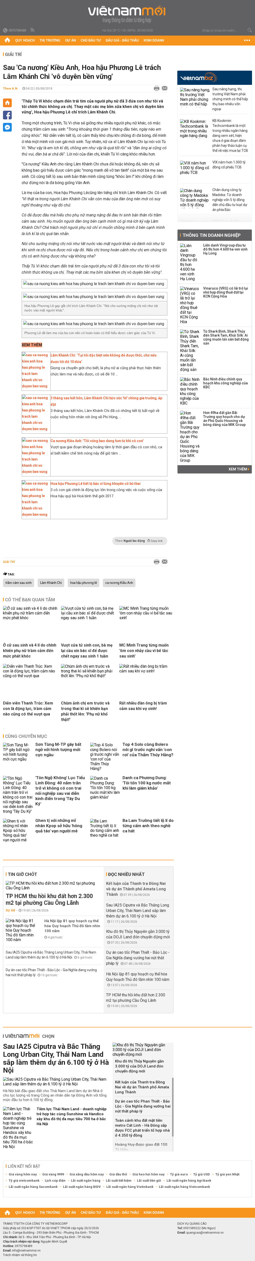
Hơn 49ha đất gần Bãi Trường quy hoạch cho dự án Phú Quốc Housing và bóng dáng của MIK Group (224, 419)
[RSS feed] (33, 30)
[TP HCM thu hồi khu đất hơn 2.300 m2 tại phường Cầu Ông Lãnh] (54, 885)
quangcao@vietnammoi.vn (205, 1232)
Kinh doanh (154, 40)
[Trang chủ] (7, 41)
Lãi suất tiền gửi (149, 1180)
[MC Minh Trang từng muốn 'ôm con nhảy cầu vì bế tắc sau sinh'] (146, 617)
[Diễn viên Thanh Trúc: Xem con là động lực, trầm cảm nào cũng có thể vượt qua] (30, 675)
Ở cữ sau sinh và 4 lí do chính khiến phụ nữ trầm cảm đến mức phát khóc (29, 650)
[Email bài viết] (163, 88)
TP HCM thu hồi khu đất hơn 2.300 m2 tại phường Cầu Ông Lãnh (49, 899)
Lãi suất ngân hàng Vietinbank (129, 1187)
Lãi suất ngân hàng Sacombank (33, 1187)
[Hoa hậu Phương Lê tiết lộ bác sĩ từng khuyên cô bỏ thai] (35, 514)
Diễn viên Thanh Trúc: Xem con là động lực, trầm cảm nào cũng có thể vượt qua (28, 708)
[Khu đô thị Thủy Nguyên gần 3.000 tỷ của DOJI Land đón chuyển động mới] (143, 1050)
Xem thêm (238, 469)
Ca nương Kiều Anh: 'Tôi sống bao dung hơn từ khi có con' (97, 441)
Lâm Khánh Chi (51, 583)
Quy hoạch (25, 40)
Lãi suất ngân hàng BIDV (82, 1187)
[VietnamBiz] (199, 77)
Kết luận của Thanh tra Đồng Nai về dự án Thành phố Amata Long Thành (136, 889)
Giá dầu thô (118, 1174)
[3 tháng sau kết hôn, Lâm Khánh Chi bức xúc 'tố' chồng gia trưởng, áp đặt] (35, 429)
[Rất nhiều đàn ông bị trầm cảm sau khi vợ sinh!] (146, 671)
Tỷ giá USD (201, 1174)
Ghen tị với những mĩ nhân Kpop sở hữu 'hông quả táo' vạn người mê (58, 825)
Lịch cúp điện (55, 1180)
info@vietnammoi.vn (26, 1250)
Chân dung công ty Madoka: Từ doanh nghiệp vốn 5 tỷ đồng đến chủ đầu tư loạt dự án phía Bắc (229, 200)
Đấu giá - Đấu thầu (122, 40)
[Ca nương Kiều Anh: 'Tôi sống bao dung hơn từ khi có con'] (35, 472)
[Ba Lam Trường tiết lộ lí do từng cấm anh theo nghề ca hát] (105, 830)
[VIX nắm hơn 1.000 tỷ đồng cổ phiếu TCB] (195, 171)
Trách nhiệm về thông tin (20, 1255)
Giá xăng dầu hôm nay (86, 1174)
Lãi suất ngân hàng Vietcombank (184, 1187)
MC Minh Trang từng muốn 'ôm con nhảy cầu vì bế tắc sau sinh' (144, 650)
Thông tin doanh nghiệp (212, 235)
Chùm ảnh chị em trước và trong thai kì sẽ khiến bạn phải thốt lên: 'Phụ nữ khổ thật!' (85, 711)
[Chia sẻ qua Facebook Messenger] (7, 127)
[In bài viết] (155, 88)
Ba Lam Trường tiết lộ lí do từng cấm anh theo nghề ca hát (148, 825)
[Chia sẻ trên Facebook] (7, 115)
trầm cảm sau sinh (18, 583)
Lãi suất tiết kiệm (118, 1180)
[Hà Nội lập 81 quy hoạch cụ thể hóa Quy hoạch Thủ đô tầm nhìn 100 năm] (21, 930)
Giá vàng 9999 (53, 1174)
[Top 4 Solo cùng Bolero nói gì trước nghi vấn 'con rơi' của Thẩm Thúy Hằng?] (105, 757)
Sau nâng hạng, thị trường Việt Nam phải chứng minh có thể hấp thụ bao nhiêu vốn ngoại (230, 99)
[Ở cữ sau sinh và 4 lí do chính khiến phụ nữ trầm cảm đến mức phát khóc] (30, 617)
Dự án (70, 40)
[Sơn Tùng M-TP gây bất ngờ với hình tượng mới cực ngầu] (18, 757)
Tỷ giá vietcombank (24, 1180)
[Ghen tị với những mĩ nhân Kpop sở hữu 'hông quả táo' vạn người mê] (18, 830)
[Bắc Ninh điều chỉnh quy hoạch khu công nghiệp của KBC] (190, 391)
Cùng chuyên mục (26, 736)
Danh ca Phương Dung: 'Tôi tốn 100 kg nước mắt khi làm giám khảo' (147, 783)
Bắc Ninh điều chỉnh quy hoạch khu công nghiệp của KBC (225, 383)
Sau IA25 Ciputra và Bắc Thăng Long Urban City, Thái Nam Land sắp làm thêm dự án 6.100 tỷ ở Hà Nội (137, 910)
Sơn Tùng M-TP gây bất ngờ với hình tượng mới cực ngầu (58, 749)
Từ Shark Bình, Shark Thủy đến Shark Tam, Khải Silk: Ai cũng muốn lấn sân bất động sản (226, 337)
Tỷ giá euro (179, 1174)
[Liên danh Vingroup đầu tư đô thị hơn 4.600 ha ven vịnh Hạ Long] (190, 262)
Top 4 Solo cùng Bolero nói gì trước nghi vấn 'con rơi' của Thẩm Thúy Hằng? (148, 749)
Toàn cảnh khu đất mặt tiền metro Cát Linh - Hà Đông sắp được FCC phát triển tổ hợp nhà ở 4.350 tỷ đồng (142, 1128)
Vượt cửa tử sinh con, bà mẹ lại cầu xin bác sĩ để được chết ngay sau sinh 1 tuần (87, 650)
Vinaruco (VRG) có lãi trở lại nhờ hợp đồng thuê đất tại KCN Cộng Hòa (225, 292)
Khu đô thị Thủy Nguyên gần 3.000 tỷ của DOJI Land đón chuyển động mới (139, 1066)
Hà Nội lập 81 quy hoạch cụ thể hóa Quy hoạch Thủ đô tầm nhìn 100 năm (72, 926)
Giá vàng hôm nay (23, 1174)
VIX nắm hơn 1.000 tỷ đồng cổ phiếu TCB (229, 164)
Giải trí (13, 54)
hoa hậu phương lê (83, 583)
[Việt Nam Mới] (127, 14)
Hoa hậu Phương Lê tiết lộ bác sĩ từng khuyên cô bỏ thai (95, 484)
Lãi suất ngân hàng (85, 1180)
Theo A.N (10, 88)
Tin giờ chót (22, 874)
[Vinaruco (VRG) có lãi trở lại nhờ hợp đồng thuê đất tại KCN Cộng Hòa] (190, 305)
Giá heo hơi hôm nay (148, 1174)
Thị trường (50, 40)
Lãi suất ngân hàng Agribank (189, 1180)
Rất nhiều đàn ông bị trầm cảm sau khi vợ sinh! (143, 706)
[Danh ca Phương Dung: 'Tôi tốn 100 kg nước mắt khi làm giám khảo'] (105, 795)
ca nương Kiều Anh (119, 583)
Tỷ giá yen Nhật (227, 1174)
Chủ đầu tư (91, 40)
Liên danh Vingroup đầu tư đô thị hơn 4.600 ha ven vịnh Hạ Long (225, 249)
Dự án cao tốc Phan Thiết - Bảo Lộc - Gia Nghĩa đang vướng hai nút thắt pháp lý (138, 958)
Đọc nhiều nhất (126, 874)
